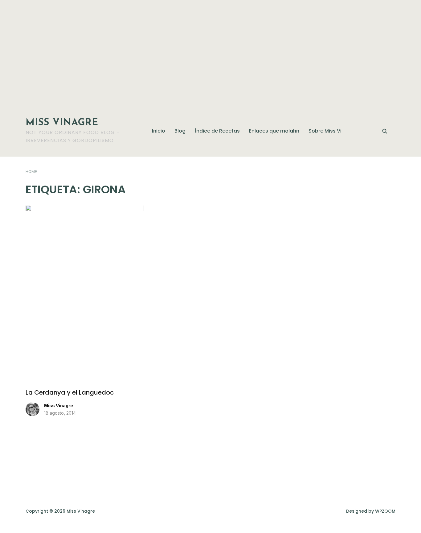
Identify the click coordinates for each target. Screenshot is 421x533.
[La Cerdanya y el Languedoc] (85, 209)
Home (31, 171)
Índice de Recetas (217, 130)
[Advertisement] (210, 52)
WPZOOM (385, 511)
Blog (180, 130)
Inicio (158, 130)
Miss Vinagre (62, 123)
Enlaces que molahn (274, 130)
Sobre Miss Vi (325, 130)
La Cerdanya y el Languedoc (70, 392)
